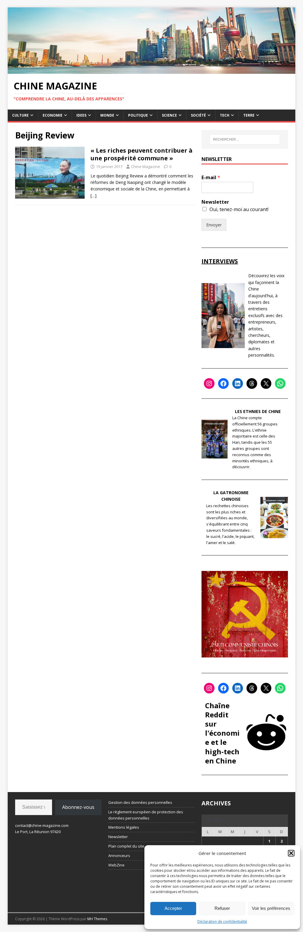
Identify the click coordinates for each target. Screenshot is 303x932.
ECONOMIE (52, 115)
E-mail (211, 177)
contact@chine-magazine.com (42, 825)
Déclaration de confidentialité (222, 921)
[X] (266, 383)
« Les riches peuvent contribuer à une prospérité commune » (142, 154)
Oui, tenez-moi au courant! (238, 209)
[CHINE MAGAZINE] (152, 70)
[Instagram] (209, 383)
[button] (291, 853)
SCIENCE (169, 115)
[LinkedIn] (237, 383)
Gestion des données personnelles (140, 802)
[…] (93, 195)
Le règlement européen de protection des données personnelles (145, 815)
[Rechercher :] (245, 139)
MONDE (107, 115)
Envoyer (214, 225)
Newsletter (215, 202)
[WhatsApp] (280, 383)
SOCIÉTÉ (198, 115)
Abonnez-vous (78, 807)
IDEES (81, 115)
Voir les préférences (271, 908)
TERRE (248, 115)
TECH (224, 115)
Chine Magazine (145, 166)
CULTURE (20, 115)
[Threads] (251, 383)
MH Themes (97, 918)
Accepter (173, 908)
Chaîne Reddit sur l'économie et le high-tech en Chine (222, 733)
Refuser (222, 908)
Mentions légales (123, 827)
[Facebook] (223, 383)
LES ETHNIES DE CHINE (258, 411)
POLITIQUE (138, 115)
